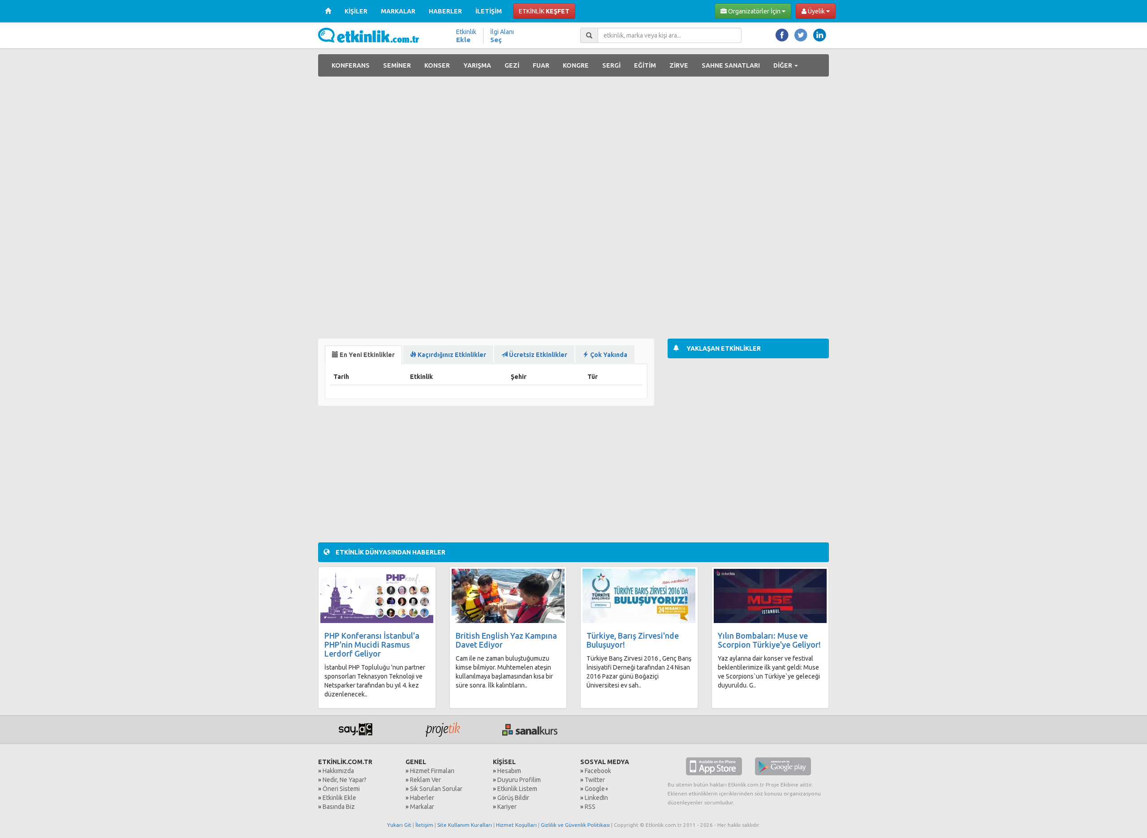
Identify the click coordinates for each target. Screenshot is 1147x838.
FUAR (541, 65)
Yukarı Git (399, 825)
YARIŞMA (477, 65)
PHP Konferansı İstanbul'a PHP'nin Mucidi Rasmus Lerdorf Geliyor (371, 644)
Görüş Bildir (513, 797)
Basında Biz (339, 806)
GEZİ (512, 65)
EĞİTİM (645, 65)
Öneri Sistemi (341, 788)
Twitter (595, 779)
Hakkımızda (338, 770)
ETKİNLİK (544, 11)
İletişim (424, 825)
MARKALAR (398, 11)
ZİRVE (678, 65)
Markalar (422, 806)
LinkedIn (596, 797)
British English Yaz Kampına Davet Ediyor (506, 640)
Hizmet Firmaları (432, 770)
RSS (590, 806)
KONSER (437, 65)
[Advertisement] (748, 146)
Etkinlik (466, 35)
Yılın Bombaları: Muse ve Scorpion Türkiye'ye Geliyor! (769, 640)
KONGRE (576, 65)
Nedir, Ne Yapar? (345, 779)
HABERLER (445, 11)
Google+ (596, 788)
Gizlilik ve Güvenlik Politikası (575, 825)
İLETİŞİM (488, 11)
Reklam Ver (425, 779)
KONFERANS (351, 65)
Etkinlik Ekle (339, 797)
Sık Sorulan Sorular (436, 788)
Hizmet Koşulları (516, 825)
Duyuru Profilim (519, 779)
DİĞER (783, 65)
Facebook (598, 770)
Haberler (422, 797)
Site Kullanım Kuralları (464, 825)
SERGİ (611, 65)
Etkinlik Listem (517, 788)
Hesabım (509, 770)
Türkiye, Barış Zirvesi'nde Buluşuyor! (632, 640)
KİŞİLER (356, 11)
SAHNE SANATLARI (731, 65)
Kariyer (507, 806)
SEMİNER (397, 65)
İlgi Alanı (502, 35)
